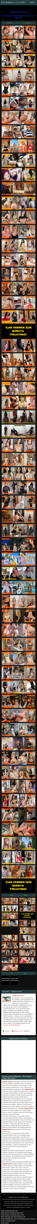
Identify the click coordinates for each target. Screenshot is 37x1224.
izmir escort (5, 1223)
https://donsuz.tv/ (19, 1217)
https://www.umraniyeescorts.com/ (12, 1215)
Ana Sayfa (5, 991)
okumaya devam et (14, 1025)
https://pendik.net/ (7, 1217)
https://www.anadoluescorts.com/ (12, 1213)
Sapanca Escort (16, 991)
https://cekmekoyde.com (9, 1211)
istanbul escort (10, 1221)
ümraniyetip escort (23, 1219)
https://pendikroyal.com (9, 1219)
